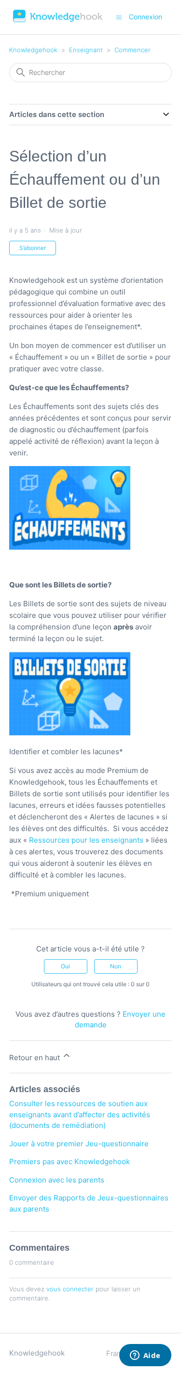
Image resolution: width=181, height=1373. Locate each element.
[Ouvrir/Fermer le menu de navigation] (119, 17)
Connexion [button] (145, 17)
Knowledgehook (33, 50)
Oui (65, 966)
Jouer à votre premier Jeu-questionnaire (79, 1143)
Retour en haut (35, 1057)
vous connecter (70, 1289)
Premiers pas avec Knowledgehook (69, 1161)
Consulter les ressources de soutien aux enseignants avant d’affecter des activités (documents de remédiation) (79, 1114)
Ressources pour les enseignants (86, 840)
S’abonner (32, 247)
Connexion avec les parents (56, 1179)
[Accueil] (58, 22)
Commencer (132, 50)
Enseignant (86, 50)
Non (115, 966)
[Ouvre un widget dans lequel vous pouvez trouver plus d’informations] (145, 1356)
